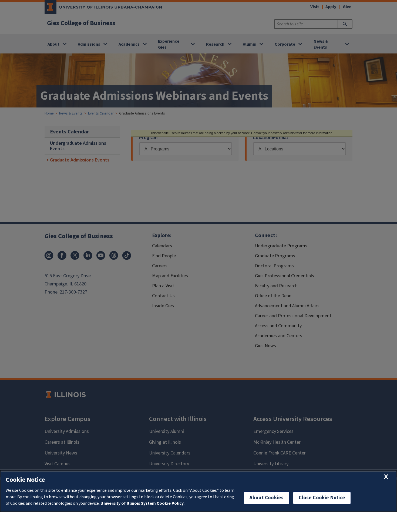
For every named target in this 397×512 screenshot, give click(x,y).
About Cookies (267, 497)
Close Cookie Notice (322, 497)
